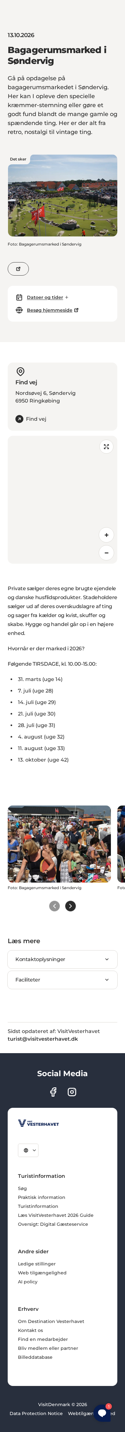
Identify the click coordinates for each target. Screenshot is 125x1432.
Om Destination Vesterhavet (51, 1321)
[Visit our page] (53, 1092)
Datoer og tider (45, 297)
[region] (62, 500)
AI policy (28, 1282)
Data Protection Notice (36, 1413)
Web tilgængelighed (42, 1273)
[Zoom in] (106, 535)
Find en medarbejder (43, 1339)
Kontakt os (30, 1330)
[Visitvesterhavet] (38, 1123)
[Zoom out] (106, 552)
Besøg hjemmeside (49, 310)
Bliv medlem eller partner (48, 1348)
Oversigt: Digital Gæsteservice (53, 1224)
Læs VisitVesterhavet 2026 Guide (56, 1215)
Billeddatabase (35, 1357)
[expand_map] (106, 447)
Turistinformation (38, 1206)
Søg (22, 1188)
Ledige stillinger (37, 1264)
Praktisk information (41, 1197)
